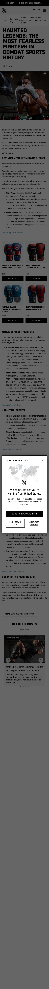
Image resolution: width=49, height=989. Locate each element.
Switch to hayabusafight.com (24, 514)
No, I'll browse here (15, 523)
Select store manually (34, 523)
